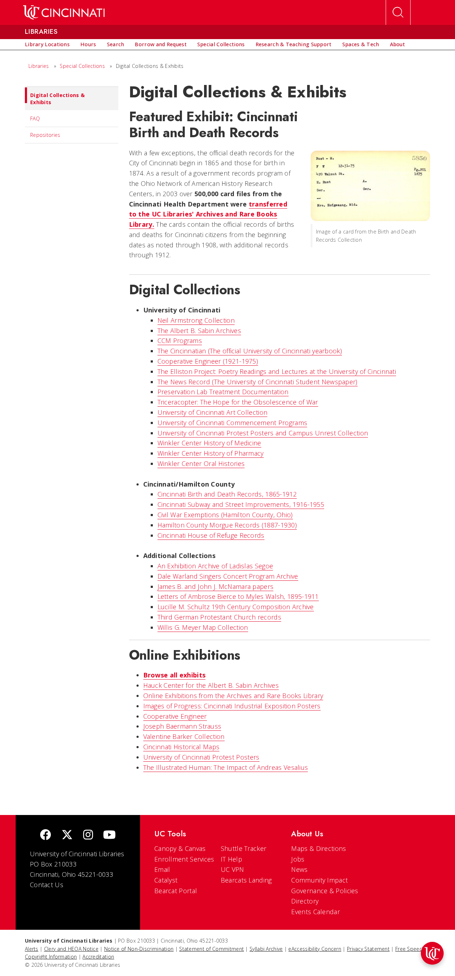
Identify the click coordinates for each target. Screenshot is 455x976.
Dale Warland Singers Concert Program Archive (227, 576)
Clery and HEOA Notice (71, 948)
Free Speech (410, 948)
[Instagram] (88, 835)
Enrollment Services (184, 859)
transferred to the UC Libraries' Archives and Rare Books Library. (208, 214)
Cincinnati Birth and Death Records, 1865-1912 (227, 494)
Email (162, 869)
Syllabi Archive (266, 948)
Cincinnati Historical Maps (181, 746)
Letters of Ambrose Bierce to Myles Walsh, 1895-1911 (238, 596)
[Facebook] (45, 835)
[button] (432, 953)
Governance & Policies (324, 890)
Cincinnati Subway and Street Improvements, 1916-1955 (241, 504)
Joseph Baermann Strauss (182, 726)
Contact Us (46, 884)
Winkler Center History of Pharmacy (210, 453)
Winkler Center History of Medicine (209, 443)
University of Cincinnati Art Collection (212, 412)
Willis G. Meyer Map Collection (202, 627)
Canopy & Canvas (180, 848)
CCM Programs (179, 340)
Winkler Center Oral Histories (201, 463)
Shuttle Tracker (244, 848)
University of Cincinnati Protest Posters (201, 757)
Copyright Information (51, 956)
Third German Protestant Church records (219, 617)
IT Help (231, 859)
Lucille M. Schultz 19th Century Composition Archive (235, 606)
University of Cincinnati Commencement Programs (232, 422)
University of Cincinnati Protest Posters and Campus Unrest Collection (262, 433)
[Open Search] (398, 12)
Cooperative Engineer (175, 716)
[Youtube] (109, 835)
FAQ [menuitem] (35, 118)
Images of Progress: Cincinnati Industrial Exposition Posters (232, 706)
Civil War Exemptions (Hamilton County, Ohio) (225, 514)
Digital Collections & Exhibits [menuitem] (57, 99)
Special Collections (82, 66)
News (299, 869)
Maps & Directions (318, 848)
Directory (304, 901)
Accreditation (98, 956)
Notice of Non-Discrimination (138, 948)
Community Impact (319, 880)
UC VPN (232, 869)
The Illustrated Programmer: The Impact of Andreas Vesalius (225, 767)
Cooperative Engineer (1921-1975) (207, 361)
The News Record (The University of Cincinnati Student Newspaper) (257, 381)
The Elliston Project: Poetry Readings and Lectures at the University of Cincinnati (276, 371)
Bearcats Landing (246, 880)
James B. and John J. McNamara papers (215, 586)
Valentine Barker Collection (184, 736)
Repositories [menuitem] (45, 135)
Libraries (38, 66)
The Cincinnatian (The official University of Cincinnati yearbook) (249, 351)
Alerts (31, 948)
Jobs (297, 859)
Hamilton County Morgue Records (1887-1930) (227, 525)
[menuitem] (47, 44)
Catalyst (165, 880)
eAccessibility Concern (314, 948)
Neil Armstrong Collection (196, 320)
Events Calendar (315, 911)
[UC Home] (64, 12)
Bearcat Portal (175, 890)
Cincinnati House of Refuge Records (210, 535)
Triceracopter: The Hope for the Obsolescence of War (237, 402)
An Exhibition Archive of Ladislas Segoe (215, 566)
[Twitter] (67, 835)
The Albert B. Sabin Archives (199, 330)
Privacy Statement (368, 948)
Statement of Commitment (211, 948)
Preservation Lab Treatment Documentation (223, 391)
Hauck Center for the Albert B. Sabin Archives (211, 685)
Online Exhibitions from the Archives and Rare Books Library (233, 695)
